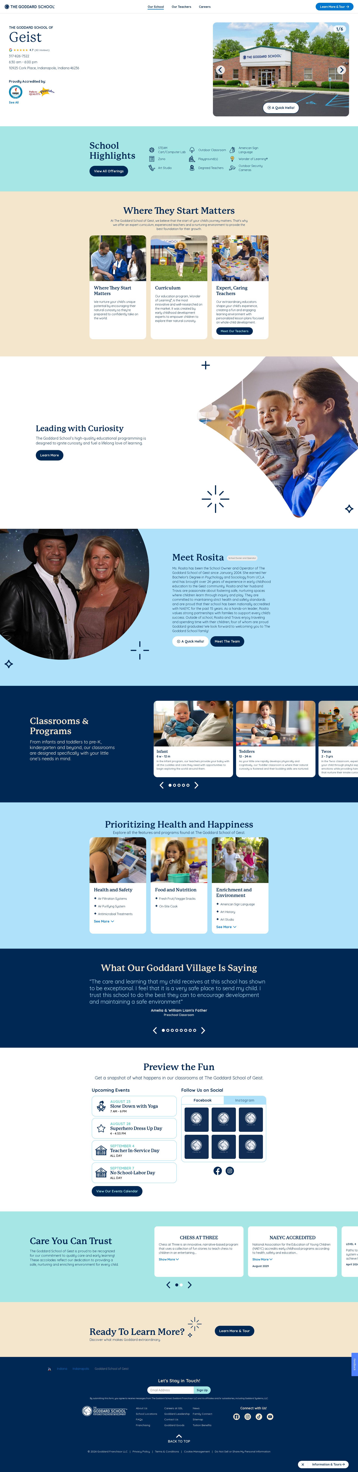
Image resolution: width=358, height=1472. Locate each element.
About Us (141, 1408)
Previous (220, 70)
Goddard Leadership (177, 1413)
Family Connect (202, 1413)
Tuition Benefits (202, 1425)
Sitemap (198, 1419)
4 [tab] (183, 785)
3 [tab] (179, 785)
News (196, 1408)
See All (14, 102)
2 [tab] (174, 785)
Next (341, 70)
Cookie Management (197, 1451)
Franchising (143, 1425)
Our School (156, 6)
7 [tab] (190, 1030)
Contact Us (171, 1419)
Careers (205, 6)
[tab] (203, 1100)
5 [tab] (187, 785)
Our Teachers (181, 6)
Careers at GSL (173, 1408)
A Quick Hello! (283, 108)
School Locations (146, 1413)
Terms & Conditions (167, 1451)
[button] (134, 1106)
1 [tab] (170, 785)
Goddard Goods (174, 1425)
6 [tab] (185, 1030)
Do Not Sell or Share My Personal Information (242, 1451)
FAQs (139, 1419)
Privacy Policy (141, 1451)
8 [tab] (194, 1030)
